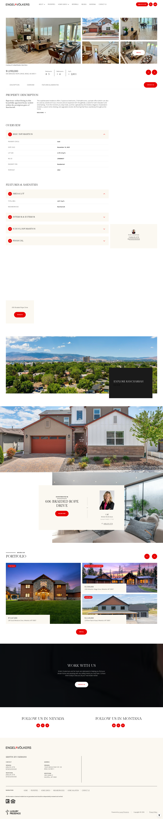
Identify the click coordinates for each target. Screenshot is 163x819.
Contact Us (102, 4)
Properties (51, 4)
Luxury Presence (124, 812)
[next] (154, 556)
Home (26, 790)
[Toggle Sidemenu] (155, 4)
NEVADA (84, 4)
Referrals (75, 4)
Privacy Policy (153, 812)
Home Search (45, 790)
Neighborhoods (59, 790)
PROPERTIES (34, 790)
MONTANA (92, 4)
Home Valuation (73, 790)
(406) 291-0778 (134, 237)
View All (138, 52)
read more (117, 385)
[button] (150, 85)
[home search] (151, 4)
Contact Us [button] (86, 790)
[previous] (147, 556)
